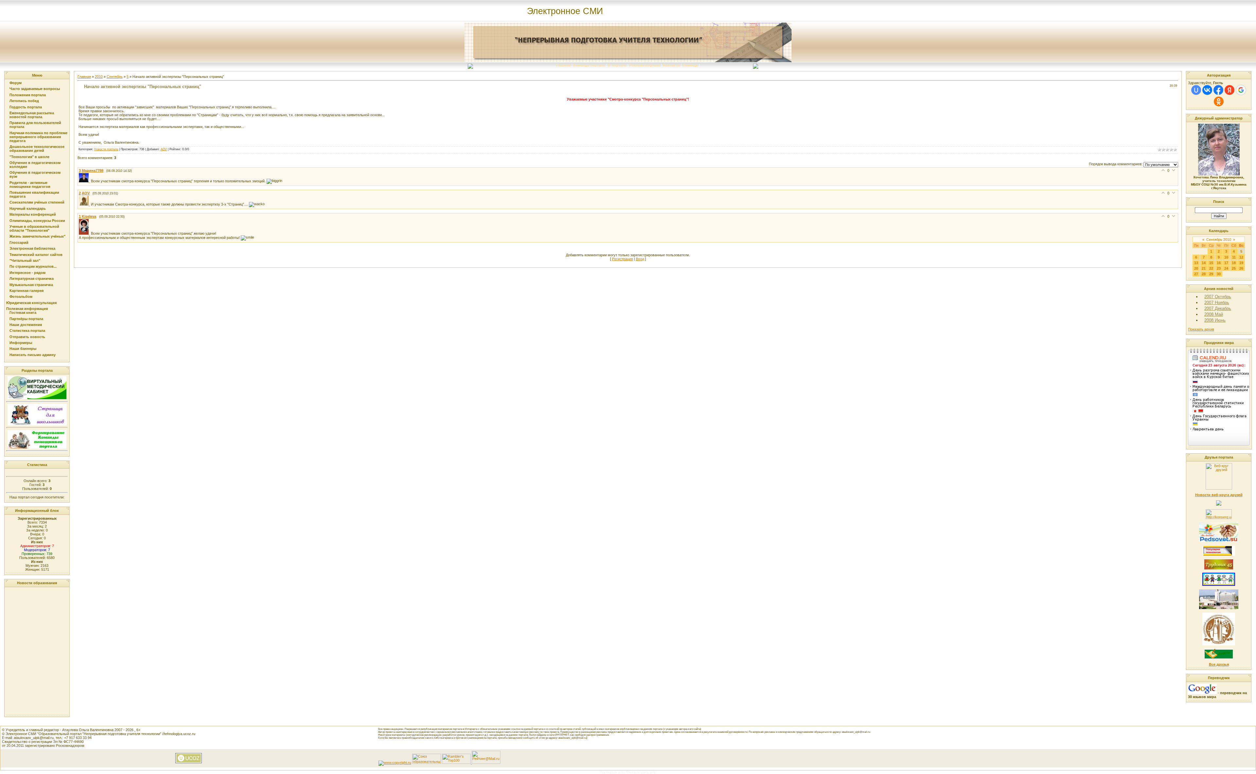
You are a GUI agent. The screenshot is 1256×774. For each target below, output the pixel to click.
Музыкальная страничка (31, 285)
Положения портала (27, 95)
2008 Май (1213, 314)
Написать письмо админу (32, 355)
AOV (164, 149)
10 (1226, 257)
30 (1219, 274)
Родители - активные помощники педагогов (29, 185)
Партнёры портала (26, 319)
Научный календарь (27, 208)
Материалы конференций (32, 214)
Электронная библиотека (32, 248)
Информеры (20, 343)
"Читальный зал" (24, 260)
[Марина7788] (85, 181)
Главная (563, 65)
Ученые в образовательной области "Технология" (34, 228)
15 (1211, 263)
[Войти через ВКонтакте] (1207, 90)
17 (1226, 263)
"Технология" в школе (29, 157)
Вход (640, 259)
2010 (99, 77)
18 (1234, 263)
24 (1226, 268)
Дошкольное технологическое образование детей (36, 149)
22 (1211, 268)
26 (1241, 268)
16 (1219, 263)
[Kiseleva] (85, 233)
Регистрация (622, 259)
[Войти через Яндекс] (1229, 90)
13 (1196, 263)
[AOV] (85, 204)
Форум (15, 83)
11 (1234, 257)
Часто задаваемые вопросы (34, 89)
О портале (617, 65)
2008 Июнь (1215, 320)
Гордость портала (25, 107)
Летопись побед (24, 101)
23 (1219, 268)
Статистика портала (27, 331)
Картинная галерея (26, 291)
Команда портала (589, 65)
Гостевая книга (22, 313)
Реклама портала (644, 65)
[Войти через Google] (1241, 90)
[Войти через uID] (1196, 90)
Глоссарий (18, 242)
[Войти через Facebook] (1218, 90)
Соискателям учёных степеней (36, 202)
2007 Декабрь (1217, 308)
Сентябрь (115, 77)
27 (1196, 274)
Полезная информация (27, 309)
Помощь (690, 65)
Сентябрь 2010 (1218, 240)
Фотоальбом (20, 296)
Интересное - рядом (27, 273)
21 (1204, 268)
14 (1204, 263)
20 (1196, 268)
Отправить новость (27, 337)
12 (1241, 257)
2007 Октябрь (1217, 296)
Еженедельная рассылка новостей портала (31, 115)
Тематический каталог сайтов (35, 255)
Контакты (671, 65)
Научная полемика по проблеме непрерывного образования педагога (38, 137)
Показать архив (1201, 329)
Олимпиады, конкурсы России (37, 221)
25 (1234, 268)
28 (1204, 274)
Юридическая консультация (31, 303)
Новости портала (106, 149)
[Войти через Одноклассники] (1219, 101)
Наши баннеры (22, 349)
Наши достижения (25, 325)
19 (1241, 263)
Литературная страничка (31, 278)
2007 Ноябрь (1216, 302)
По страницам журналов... (33, 266)
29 (1211, 274)
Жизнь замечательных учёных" (37, 236)
